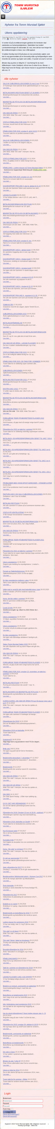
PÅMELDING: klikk (39, 170)
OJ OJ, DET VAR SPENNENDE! (14, 803)
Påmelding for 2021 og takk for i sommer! (18, 551)
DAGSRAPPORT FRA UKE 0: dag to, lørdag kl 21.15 (22, 186)
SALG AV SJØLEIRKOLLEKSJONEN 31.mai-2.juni (21, 84)
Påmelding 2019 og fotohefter (13, 730)
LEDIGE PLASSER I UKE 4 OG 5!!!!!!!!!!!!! (17, 977)
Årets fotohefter (8, 886)
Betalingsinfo (7, 767)
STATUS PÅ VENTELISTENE (13, 512)
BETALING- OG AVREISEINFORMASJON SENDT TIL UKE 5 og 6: (26, 450)
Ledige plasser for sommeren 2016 (15, 922)
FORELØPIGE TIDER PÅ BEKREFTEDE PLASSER (21, 662)
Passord (6, 1103)
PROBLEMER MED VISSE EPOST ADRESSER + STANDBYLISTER (27, 483)
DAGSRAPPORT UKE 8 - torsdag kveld (17, 268)
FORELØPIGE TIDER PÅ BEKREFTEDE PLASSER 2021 (23, 540)
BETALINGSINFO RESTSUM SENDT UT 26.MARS (21, 93)
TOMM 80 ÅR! (8, 305)
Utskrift (24, 39)
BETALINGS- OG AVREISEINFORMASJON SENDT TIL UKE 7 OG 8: (27, 438)
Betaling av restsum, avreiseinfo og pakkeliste (19, 986)
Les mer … (7, 88)
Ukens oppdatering (10, 562)
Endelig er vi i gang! (10, 904)
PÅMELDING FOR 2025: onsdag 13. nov (17, 177)
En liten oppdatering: (10, 635)
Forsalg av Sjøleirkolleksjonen (14, 571)
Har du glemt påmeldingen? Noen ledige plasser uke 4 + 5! (24, 1013)
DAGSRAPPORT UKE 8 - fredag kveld (17, 259)
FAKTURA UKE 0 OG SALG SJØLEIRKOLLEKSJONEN (23, 494)
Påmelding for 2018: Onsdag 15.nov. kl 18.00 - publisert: (23, 813)
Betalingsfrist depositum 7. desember (16, 758)
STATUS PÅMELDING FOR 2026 (15, 122)
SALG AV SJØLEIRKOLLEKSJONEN (16, 140)
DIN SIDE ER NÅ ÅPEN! (11, 785)
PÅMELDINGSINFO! (10, 959)
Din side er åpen (9, 1052)
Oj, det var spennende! (11, 858)
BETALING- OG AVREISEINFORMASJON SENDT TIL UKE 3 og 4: (26, 461)
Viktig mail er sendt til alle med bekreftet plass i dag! (21, 589)
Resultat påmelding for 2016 (13, 949)
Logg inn (9, 1112)
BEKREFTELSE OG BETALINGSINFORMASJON (20, 522)
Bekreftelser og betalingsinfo (13, 1043)
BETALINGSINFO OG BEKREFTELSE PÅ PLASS (20, 692)
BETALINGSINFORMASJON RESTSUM (17, 204)
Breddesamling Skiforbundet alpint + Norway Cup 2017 (23, 876)
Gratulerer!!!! (7, 740)
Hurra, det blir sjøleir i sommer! (14, 599)
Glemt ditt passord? (10, 1116)
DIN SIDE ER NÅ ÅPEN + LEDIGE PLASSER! (19, 343)
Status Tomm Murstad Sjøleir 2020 (15, 644)
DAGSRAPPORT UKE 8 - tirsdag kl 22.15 (18, 286)
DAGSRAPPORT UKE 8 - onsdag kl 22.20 (18, 277)
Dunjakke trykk (8, 840)
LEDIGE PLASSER (10, 195)
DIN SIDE (6, 794)
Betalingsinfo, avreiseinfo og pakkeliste (17, 1034)
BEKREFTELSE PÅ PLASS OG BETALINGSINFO (20, 213)
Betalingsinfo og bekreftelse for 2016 (16, 913)
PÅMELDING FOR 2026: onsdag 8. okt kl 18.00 (20, 131)
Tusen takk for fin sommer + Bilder (15, 1079)
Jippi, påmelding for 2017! (12, 867)
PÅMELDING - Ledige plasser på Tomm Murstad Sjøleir (23, 168)
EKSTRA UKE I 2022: (10, 389)
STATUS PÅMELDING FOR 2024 (15, 232)
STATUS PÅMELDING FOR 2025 (15, 159)
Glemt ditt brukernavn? (11, 1114)
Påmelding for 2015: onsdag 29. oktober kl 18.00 (20, 1025)
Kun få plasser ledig (10, 831)
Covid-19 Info (8, 608)
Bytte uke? (7, 749)
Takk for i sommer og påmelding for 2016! (18, 968)
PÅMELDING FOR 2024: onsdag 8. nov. (17, 241)
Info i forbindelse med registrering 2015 (17, 1004)
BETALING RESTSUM (11, 503)
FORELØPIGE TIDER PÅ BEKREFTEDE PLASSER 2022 (23, 418)
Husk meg (6, 1109)
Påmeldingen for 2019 (11, 721)
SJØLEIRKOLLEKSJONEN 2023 (15, 314)
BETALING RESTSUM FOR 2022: (15, 380)
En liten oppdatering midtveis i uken (16, 580)
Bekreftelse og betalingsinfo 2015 (15, 995)
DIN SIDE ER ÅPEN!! (10, 531)
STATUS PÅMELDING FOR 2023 (15, 352)
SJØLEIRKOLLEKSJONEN (12, 371)
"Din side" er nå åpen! (11, 931)
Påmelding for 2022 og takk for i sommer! (18, 429)
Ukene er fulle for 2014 (11, 1070)
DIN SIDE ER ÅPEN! (10, 113)
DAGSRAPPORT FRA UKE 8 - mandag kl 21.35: (20, 296)
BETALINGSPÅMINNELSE (12, 323)
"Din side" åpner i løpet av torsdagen (16, 940)
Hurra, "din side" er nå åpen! (13, 849)
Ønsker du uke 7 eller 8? (12, 1061)
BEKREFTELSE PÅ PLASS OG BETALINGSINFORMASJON (24, 102)
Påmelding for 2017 (10, 895)
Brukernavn (7, 1098)
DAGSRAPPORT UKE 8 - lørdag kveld (17, 250)
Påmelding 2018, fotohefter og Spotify (16, 822)
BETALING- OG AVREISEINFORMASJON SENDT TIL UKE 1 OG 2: (27, 472)
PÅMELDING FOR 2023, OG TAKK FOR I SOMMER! (21, 361)
